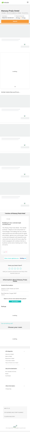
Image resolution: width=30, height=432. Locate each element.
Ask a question (15, 301)
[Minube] (5, 2)
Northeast (8, 375)
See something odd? (7, 323)
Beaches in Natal (9, 358)
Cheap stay (8, 388)
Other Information (10, 386)
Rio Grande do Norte (10, 371)
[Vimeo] (16, 422)
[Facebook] (12, 422)
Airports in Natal (9, 354)
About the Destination (11, 368)
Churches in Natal (9, 360)
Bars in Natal (8, 356)
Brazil (6, 373)
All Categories (9, 351)
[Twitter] (14, 422)
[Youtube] (19, 422)
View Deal (25, 46)
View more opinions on (11, 258)
